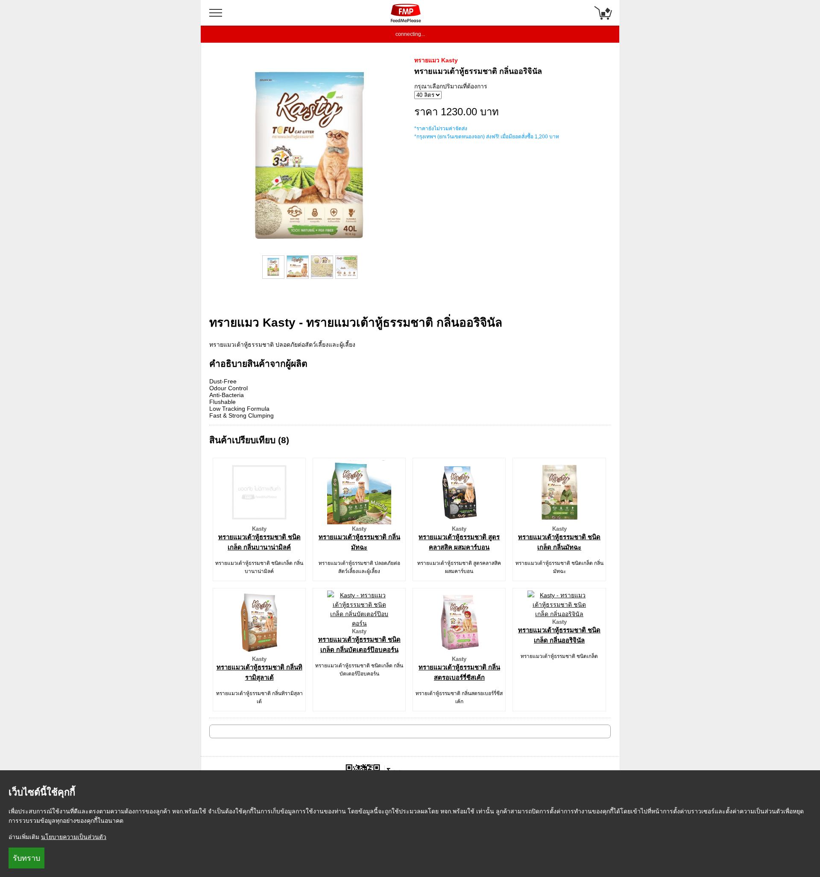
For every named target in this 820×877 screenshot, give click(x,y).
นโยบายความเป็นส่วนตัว (73, 836)
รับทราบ (26, 858)
